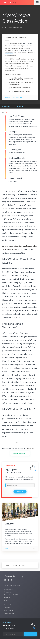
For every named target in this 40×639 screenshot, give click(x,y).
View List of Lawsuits (13, 98)
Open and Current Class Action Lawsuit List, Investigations (21, 83)
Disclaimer (7, 607)
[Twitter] (5, 580)
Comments (7, 106)
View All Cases (8, 589)
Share (21, 106)
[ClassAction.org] (17, 2)
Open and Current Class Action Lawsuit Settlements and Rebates (21, 79)
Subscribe (20, 491)
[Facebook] (8, 580)
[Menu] (37, 2)
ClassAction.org (26, 43)
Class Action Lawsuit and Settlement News (20, 88)
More (7, 548)
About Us (7, 597)
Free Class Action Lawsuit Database (19, 91)
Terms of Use (8, 605)
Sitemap (6, 600)
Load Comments (21, 453)
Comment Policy (9, 613)
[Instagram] (12, 580)
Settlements (8, 592)
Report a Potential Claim (11, 595)
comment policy (30, 448)
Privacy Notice (8, 610)
